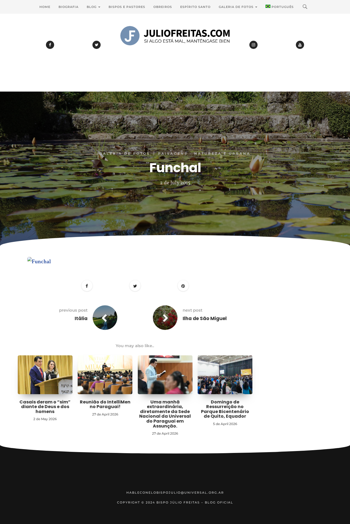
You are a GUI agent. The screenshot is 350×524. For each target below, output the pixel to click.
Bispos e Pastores (127, 7)
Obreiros (162, 7)
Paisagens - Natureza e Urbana (204, 153)
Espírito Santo (195, 7)
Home (44, 7)
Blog (92, 7)
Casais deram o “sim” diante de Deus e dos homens (45, 407)
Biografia (68, 7)
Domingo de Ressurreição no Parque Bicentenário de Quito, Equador (225, 409)
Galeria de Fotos (237, 7)
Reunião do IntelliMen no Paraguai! (105, 404)
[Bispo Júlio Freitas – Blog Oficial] (175, 50)
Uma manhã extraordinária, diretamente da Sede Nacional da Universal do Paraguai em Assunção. (165, 414)
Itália (81, 318)
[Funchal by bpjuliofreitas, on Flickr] (39, 259)
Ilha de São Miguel (205, 318)
